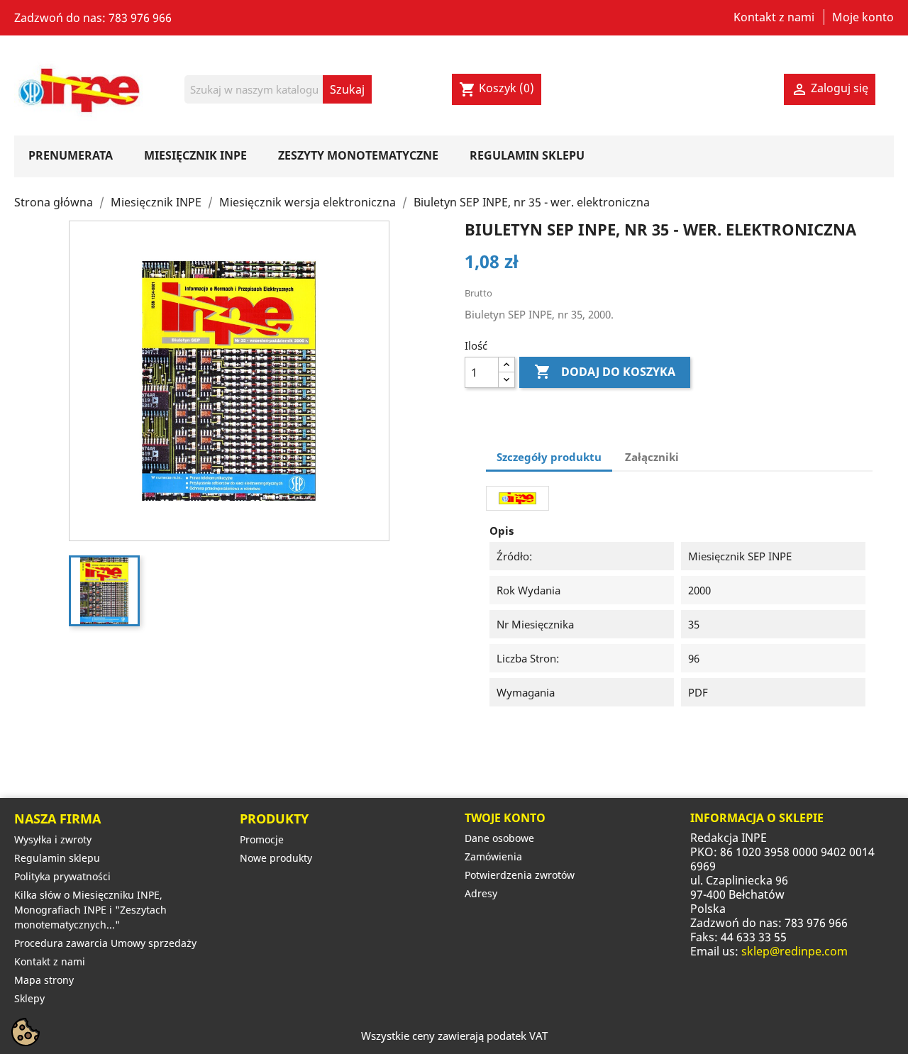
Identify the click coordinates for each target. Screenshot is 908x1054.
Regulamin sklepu (527, 155)
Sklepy (29, 998)
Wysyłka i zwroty (53, 839)
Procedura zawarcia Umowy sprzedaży (105, 943)
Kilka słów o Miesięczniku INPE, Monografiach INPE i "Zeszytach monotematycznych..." (90, 909)
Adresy (481, 893)
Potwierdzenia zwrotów (520, 875)
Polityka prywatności (62, 876)
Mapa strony (44, 980)
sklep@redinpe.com (794, 951)
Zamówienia (493, 856)
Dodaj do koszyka (604, 371)
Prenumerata (70, 155)
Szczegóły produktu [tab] (549, 457)
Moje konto (863, 17)
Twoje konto (505, 818)
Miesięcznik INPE (195, 155)
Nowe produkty (276, 858)
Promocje (262, 839)
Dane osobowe (499, 838)
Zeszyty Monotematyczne (358, 155)
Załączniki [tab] (652, 457)
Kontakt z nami (773, 17)
